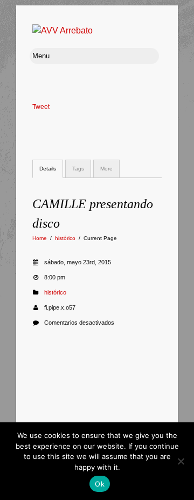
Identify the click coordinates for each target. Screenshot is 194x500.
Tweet (41, 107)
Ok (100, 484)
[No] (180, 461)
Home (39, 238)
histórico (65, 238)
